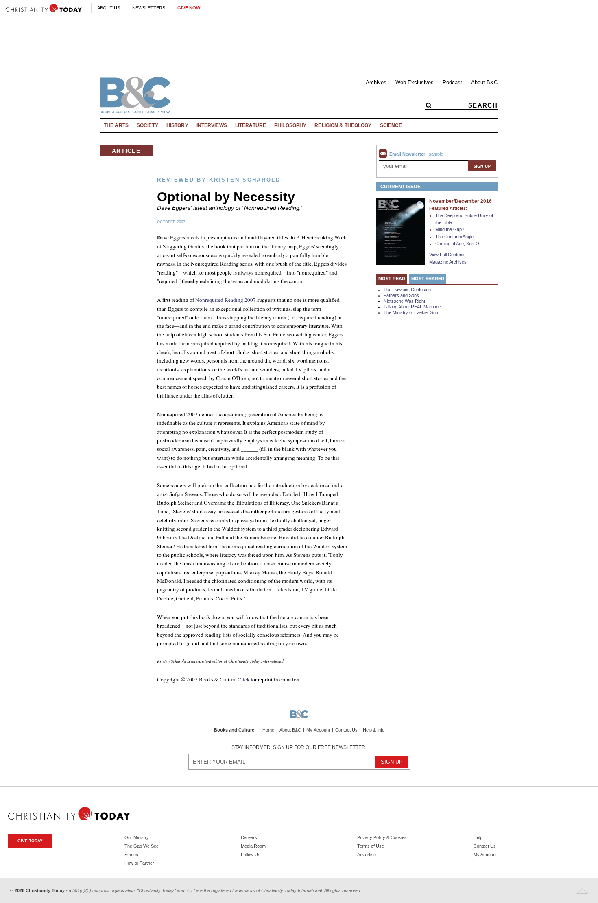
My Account (318, 730)
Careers (249, 837)
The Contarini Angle (454, 236)
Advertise (366, 854)
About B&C (484, 82)
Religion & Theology (342, 125)
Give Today (30, 841)
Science (391, 125)
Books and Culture (234, 729)
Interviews (211, 125)
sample (436, 154)
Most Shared (427, 278)
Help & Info (373, 730)
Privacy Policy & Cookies (382, 837)
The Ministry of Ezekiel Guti (411, 312)
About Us (108, 7)
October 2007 (171, 222)
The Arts (116, 125)
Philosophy (290, 125)
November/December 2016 (460, 201)
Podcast (452, 82)
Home (268, 730)
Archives (376, 82)
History (177, 125)
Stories (131, 854)
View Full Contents (447, 254)
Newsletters (148, 7)
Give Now (188, 7)
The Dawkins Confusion (407, 289)
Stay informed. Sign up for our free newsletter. (299, 747)
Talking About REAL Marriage (412, 306)
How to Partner (139, 863)
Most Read (391, 278)
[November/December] (400, 230)
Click (244, 679)
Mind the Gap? (449, 229)
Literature (250, 125)
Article (126, 150)
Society (147, 125)
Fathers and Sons (401, 295)
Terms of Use (370, 846)
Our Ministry (136, 837)
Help (478, 837)
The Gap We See (141, 846)
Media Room (253, 846)
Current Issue (400, 186)
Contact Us (346, 730)
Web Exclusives (414, 82)
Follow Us (250, 854)
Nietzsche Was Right (404, 301)
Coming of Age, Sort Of (457, 243)
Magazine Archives (448, 261)
